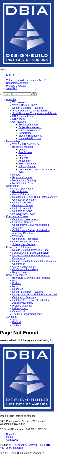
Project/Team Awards (30, 127)
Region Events (20, 272)
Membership (13, 141)
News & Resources (16, 275)
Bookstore (11, 434)
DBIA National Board (23, 116)
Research (17, 289)
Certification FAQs (22, 211)
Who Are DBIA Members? (26, 144)
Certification (12, 186)
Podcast (16, 283)
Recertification (20, 191)
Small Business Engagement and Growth (34, 113)
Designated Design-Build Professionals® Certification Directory (34, 198)
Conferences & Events (18, 247)
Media (15, 286)
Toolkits (16, 325)
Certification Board (22, 205)
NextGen (23, 155)
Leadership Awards (29, 130)
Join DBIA (11, 88)
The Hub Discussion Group (27, 314)
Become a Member (22, 147)
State (15, 319)
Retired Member (27, 163)
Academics (24, 160)
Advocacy (11, 317)
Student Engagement (30, 135)
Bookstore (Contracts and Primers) (31, 277)
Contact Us (12, 439)
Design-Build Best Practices (27, 108)
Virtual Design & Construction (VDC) (26, 80)
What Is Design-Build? (24, 105)
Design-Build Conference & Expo (30, 250)
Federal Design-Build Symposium (30, 252)
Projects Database (16, 85)
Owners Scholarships (24, 266)
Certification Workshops (25, 219)
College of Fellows (22, 202)
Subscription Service (23, 244)
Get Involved (19, 121)
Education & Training (17, 216)
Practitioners (25, 152)
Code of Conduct (21, 208)
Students (23, 158)
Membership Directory (24, 180)
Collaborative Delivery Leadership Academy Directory (31, 232)
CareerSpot (18, 311)
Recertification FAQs (23, 213)
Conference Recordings (25, 238)
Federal (16, 322)
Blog (14, 280)
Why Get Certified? (22, 188)
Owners (22, 149)
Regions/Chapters (28, 124)
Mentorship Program (29, 138)
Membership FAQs (22, 183)
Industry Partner (27, 166)
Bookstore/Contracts (17, 83)
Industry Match (20, 308)
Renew (16, 174)
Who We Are (19, 102)
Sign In (10, 75)
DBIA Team (18, 119)
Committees (25, 133)
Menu (3, 69)
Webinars (17, 236)
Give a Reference (21, 194)
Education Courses (22, 222)
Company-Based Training (26, 241)
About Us (11, 99)
